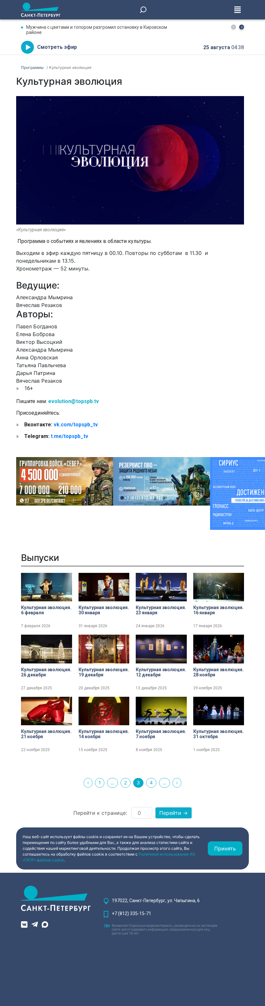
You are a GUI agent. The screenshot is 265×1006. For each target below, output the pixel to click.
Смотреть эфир (57, 47)
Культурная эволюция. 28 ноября (218, 672)
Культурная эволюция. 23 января (161, 610)
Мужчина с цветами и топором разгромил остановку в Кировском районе (96, 30)
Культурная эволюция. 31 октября (218, 734)
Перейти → (173, 813)
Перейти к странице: (100, 813)
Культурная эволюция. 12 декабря (161, 672)
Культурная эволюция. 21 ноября (46, 734)
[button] (241, 27)
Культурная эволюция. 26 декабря (46, 672)
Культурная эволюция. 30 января (104, 610)
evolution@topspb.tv (73, 401)
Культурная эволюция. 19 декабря (104, 672)
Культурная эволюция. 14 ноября (104, 734)
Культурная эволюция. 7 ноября (161, 734)
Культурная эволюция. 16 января (218, 610)
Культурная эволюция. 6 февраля (46, 610)
